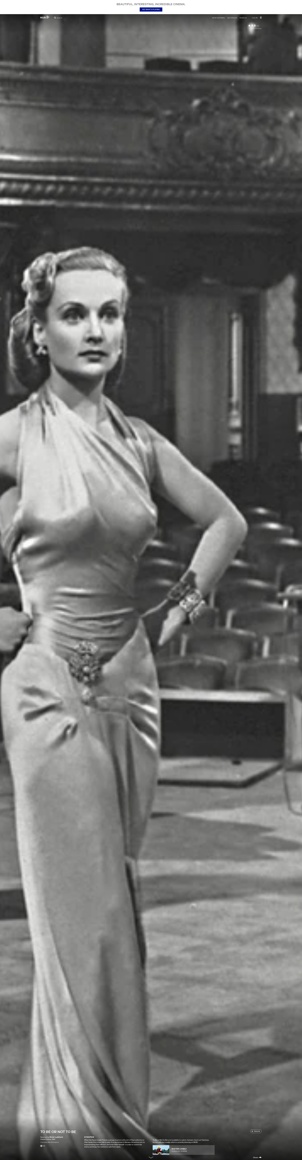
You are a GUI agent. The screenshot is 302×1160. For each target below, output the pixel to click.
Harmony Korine (179, 1151)
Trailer (257, 1131)
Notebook (232, 18)
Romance (55, 1142)
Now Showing (218, 18)
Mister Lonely (179, 1149)
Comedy (43, 1142)
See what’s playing (151, 9)
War (49, 1142)
